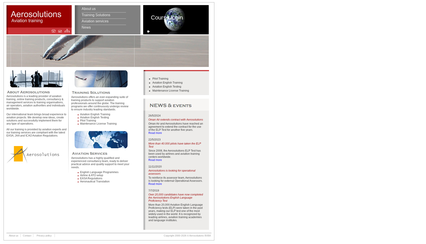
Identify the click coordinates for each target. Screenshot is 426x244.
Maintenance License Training (98, 123)
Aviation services (95, 21)
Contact (27, 235)
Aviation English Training (95, 114)
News (86, 27)
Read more (155, 133)
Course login (167, 17)
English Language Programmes (99, 172)
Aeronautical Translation (95, 181)
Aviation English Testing (94, 117)
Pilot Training (88, 120)
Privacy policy (44, 235)
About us (89, 9)
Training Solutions (96, 15)
